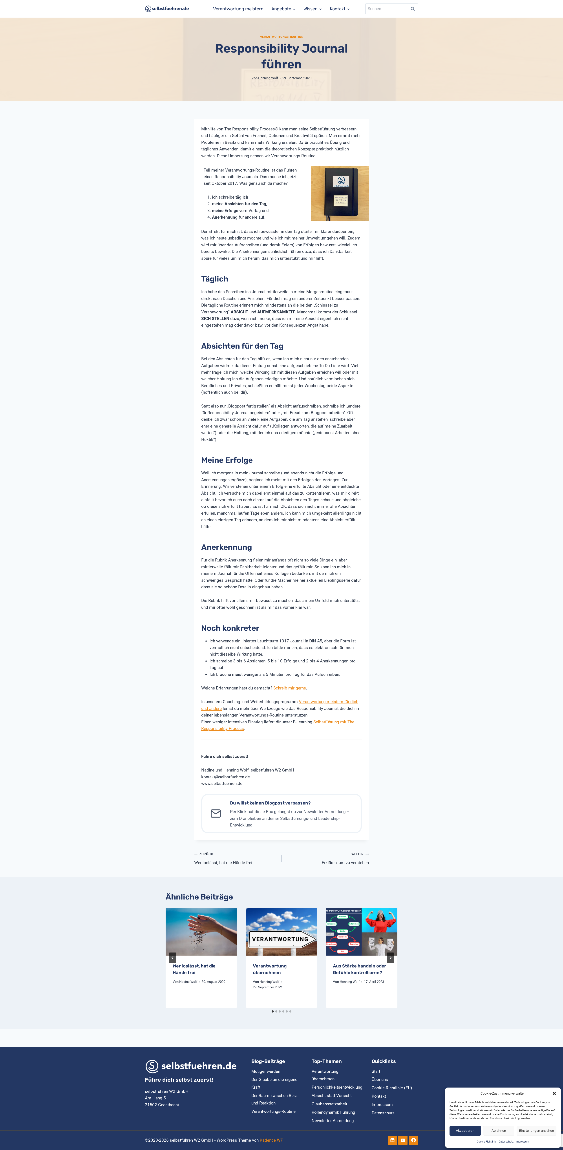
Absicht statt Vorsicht (332, 1095)
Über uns (380, 1079)
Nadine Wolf (188, 982)
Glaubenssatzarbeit (329, 1103)
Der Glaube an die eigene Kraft (274, 1083)
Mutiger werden (265, 1071)
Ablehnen (499, 1131)
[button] (554, 1093)
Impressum (522, 1141)
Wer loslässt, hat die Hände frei (223, 858)
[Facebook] (413, 1140)
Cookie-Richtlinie (486, 1141)
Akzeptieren (465, 1131)
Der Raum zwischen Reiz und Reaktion (274, 1099)
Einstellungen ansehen (536, 1131)
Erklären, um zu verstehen (345, 858)
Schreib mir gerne (289, 688)
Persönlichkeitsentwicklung (335, 1087)
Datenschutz (506, 1141)
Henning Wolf (268, 78)
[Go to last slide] (172, 958)
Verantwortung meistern (238, 8)
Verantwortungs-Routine (281, 36)
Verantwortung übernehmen (325, 1075)
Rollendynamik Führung (333, 1112)
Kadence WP (271, 1140)
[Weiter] (390, 958)
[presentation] (201, 932)
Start (376, 1071)
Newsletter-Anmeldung (333, 1120)
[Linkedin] (392, 1140)
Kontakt (379, 1096)
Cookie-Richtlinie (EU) (392, 1087)
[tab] (273, 1011)
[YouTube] (403, 1140)
